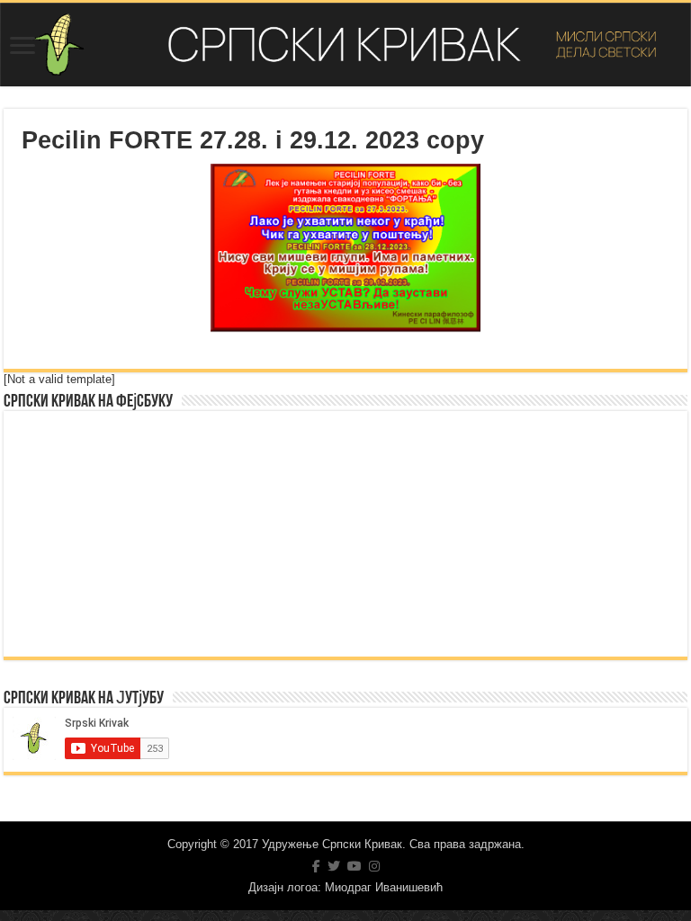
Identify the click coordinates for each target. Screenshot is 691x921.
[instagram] (374, 866)
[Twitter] (334, 866)
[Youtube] (354, 866)
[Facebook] (316, 866)
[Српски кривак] (345, 44)
